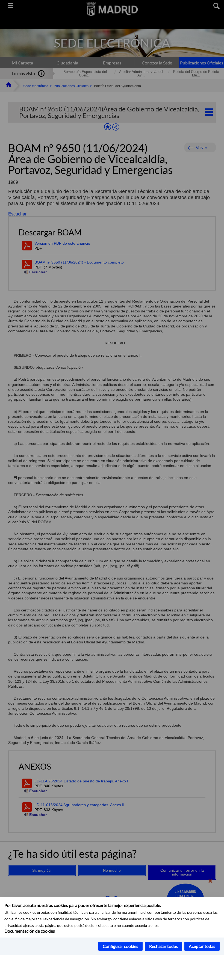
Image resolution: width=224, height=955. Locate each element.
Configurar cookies (120, 946)
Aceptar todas (202, 946)
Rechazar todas (163, 946)
